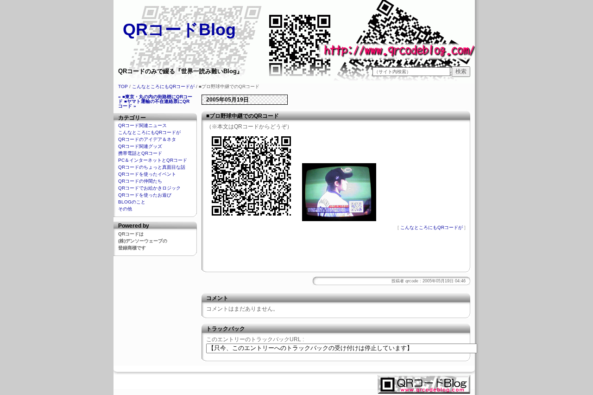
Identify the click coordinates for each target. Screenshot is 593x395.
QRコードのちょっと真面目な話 (151, 167)
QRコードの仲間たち (140, 181)
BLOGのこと (131, 201)
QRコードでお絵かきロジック (149, 188)
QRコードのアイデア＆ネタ (147, 139)
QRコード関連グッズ (140, 146)
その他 (125, 208)
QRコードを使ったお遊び (144, 195)
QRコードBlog (179, 29)
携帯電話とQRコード (140, 153)
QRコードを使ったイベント (147, 174)
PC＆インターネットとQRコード (152, 160)
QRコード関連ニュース (142, 125)
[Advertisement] (335, 253)
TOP (123, 86)
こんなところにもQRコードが (163, 86)
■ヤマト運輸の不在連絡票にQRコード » (153, 103)
